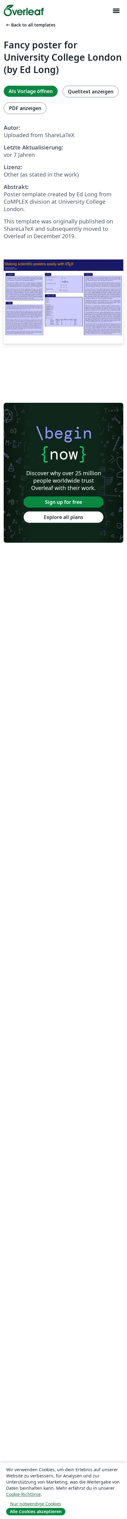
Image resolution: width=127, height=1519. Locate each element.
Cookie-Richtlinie (23, 1494)
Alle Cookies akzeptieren (36, 1511)
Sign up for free (63, 502)
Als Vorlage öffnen (31, 91)
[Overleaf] (24, 10)
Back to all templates (30, 25)
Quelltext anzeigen (90, 91)
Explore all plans (63, 517)
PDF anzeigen (25, 108)
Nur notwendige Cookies (35, 1504)
